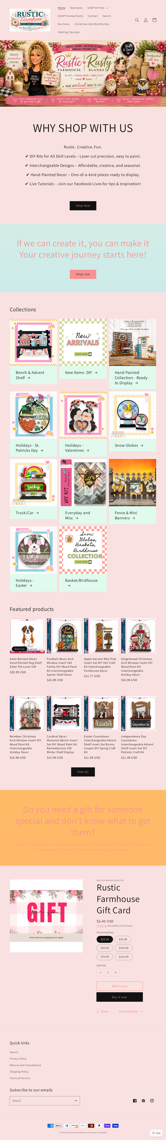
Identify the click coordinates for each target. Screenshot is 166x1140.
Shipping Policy (19, 1071)
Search (14, 1052)
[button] (97, 8)
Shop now (83, 274)
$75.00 (105, 956)
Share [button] (104, 1011)
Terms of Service (20, 1078)
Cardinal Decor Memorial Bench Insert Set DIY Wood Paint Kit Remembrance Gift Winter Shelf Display (62, 744)
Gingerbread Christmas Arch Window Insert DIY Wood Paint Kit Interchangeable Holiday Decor (137, 666)
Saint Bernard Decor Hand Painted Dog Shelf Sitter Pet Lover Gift (26, 663)
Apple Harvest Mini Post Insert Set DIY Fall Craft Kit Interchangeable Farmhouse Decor (100, 665)
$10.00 (105, 939)
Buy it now (119, 997)
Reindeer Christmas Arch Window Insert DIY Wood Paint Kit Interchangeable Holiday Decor (25, 744)
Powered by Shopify (97, 1132)
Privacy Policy (18, 1058)
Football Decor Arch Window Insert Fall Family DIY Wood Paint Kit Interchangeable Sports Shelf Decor (62, 666)
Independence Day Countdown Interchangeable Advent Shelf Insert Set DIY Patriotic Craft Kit (137, 744)
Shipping (101, 925)
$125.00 (124, 956)
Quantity (101, 965)
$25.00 (123, 939)
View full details (128, 1011)
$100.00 (124, 948)
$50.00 (105, 948)
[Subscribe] (75, 1100)
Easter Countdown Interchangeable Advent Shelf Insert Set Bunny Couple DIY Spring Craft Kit (100, 744)
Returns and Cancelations (25, 1065)
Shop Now (83, 205)
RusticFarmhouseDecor (77, 1132)
